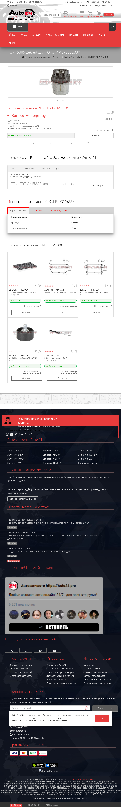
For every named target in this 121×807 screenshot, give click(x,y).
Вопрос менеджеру (28, 115)
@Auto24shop (19, 730)
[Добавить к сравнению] (112, 112)
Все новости (13, 561)
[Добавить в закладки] (108, 112)
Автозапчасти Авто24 (82, 779)
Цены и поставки (31, 306)
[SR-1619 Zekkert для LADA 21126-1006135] (25, 332)
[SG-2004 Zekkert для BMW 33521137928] (60, 332)
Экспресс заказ (21, 300)
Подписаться (105, 708)
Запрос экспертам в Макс (23, 498)
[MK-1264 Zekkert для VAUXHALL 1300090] (96, 267)
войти (109, 14)
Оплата (87, 5)
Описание (37, 210)
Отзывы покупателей (58, 210)
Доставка (101, 5)
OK (102, 718)
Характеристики (18, 210)
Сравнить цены (104, 130)
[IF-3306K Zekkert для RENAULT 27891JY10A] (25, 267)
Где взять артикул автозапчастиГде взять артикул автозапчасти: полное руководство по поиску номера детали (48, 521)
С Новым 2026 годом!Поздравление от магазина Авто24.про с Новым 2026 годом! (39, 550)
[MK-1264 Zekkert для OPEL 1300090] (60, 267)
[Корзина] (111, 5)
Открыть (26, 312)
